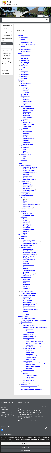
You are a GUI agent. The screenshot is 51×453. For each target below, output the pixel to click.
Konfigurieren (25, 444)
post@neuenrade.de (10, 416)
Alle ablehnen (25, 447)
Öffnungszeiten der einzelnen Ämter (27, 421)
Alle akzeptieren (25, 450)
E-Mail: (3, 416)
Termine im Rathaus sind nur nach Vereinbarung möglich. (33, 406)
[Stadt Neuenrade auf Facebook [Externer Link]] (2, 430)
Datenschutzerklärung (28, 441)
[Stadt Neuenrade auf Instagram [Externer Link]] (5, 430)
